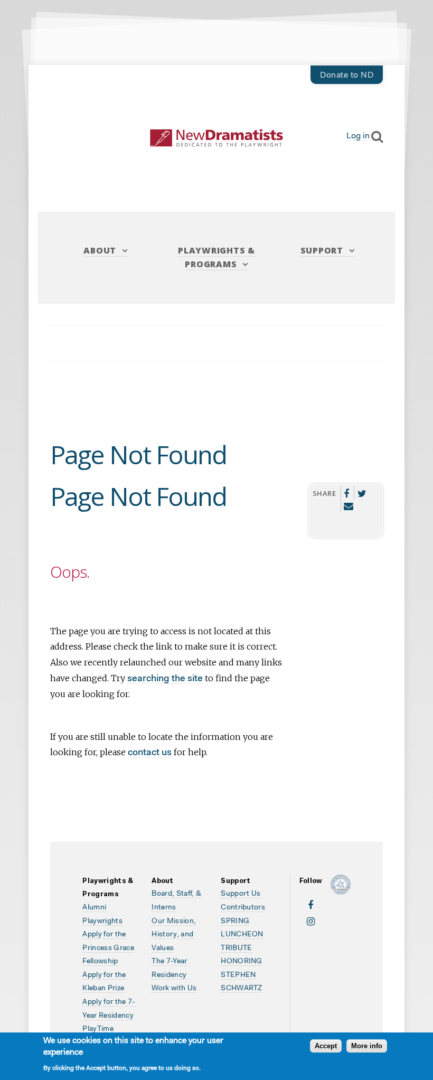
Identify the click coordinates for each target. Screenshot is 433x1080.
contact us (150, 752)
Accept (326, 1046)
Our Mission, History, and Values (174, 935)
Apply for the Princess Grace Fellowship (108, 948)
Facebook (346, 492)
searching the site (165, 678)
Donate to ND (346, 75)
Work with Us (174, 988)
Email (348, 505)
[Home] (216, 138)
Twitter (361, 492)
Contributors (243, 908)
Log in (358, 136)
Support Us (240, 894)
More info (366, 1046)
